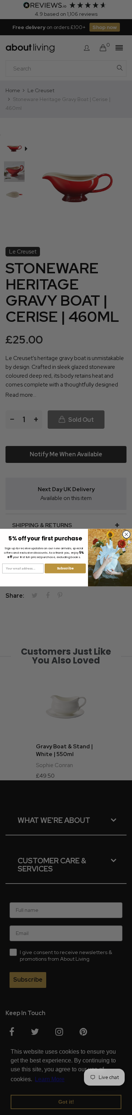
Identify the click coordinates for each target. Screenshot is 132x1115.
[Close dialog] (126, 534)
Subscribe (65, 568)
